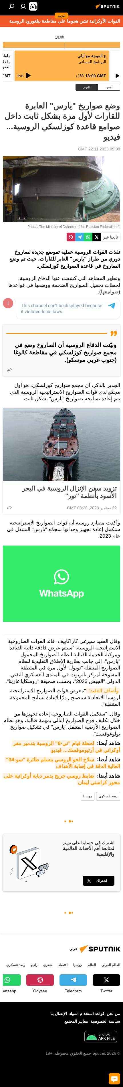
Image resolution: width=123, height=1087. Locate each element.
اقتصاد (63, 965)
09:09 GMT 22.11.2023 (99, 149)
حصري (48, 965)
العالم (92, 965)
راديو (34, 965)
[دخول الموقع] (23, 6)
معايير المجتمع (76, 1021)
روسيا (87, 796)
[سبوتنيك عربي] (108, 8)
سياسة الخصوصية (105, 1021)
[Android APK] (100, 1037)
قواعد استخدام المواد (86, 1013)
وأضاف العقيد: (103, 690)
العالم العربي (111, 965)
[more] (9, 369)
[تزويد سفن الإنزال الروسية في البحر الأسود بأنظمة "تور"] (61, 444)
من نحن (113, 1013)
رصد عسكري (108, 796)
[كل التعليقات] (114, 1078)
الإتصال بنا (58, 1013)
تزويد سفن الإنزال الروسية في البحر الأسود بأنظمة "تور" (69, 492)
